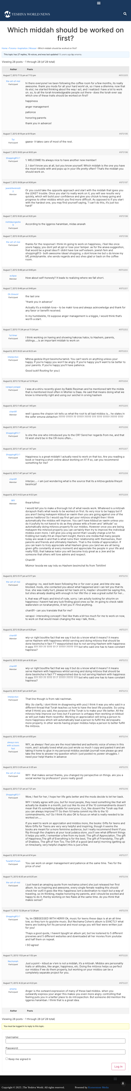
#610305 (123, 75)
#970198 (123, 216)
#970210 (123, 576)
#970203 (123, 351)
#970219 (123, 910)
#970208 (123, 473)
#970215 (123, 767)
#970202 (123, 329)
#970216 (123, 788)
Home (4, 48)
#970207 (123, 448)
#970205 (123, 405)
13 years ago (65, 54)
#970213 (123, 691)
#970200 (123, 270)
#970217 (123, 855)
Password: (12, 1048)
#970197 (123, 182)
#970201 (123, 288)
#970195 (123, 133)
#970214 (123, 736)
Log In (118, 1066)
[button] (98, 3)
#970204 (123, 381)
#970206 (123, 427)
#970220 (123, 955)
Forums (12, 48)
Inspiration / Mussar (27, 48)
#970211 (123, 629)
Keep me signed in (20, 1059)
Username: (12, 1037)
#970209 (123, 494)
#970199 (123, 236)
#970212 (123, 660)
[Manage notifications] (123, 1083)
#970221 (123, 983)
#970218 (123, 876)
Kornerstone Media (98, 1087)
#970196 (123, 152)
